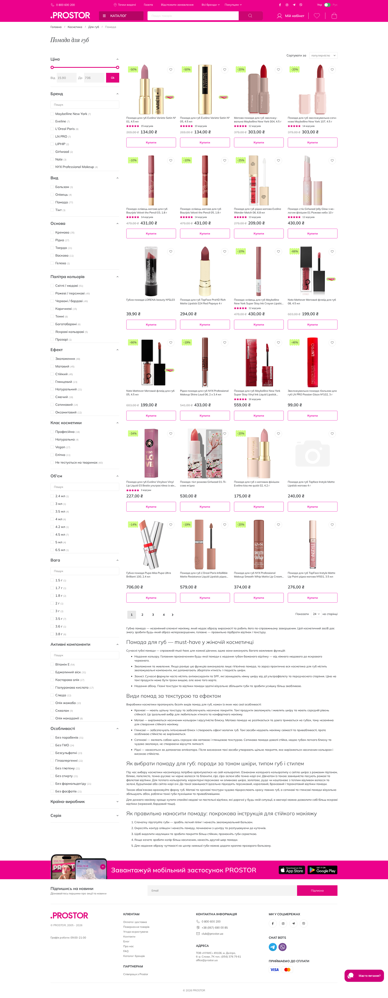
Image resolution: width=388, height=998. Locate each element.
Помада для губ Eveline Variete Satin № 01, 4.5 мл (151, 119)
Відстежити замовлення (177, 4)
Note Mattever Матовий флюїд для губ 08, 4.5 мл (312, 301)
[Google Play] (322, 869)
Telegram (294, 5)
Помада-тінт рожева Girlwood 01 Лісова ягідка (203, 483)
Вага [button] (55, 560)
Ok (113, 78)
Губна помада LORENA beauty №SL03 (150, 299)
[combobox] (259, 427)
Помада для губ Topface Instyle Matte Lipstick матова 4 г (311, 483)
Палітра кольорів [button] (67, 276)
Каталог (118, 16)
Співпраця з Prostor (135, 974)
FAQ (126, 951)
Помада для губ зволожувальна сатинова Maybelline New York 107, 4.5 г (312, 119)
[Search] (251, 15)
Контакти (129, 936)
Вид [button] (54, 177)
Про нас (128, 946)
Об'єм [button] (56, 475)
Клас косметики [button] (66, 422)
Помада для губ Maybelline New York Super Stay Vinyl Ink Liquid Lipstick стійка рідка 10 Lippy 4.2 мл (257, 392)
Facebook (280, 5)
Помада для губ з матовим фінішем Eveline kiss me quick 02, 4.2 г (256, 483)
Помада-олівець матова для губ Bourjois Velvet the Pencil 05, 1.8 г (200, 210)
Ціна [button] (55, 59)
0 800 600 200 (65, 5)
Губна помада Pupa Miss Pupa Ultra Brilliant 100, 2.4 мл (148, 574)
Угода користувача (135, 931)
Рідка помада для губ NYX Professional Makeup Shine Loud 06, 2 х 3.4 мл (204, 392)
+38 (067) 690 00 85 (215, 927)
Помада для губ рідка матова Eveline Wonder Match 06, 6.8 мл (257, 210)
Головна (56, 27)
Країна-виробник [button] (68, 801)
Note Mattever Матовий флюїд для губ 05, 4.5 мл (150, 392)
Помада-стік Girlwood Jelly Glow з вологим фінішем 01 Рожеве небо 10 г (311, 210)
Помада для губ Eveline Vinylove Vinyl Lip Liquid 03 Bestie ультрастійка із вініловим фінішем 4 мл (151, 483)
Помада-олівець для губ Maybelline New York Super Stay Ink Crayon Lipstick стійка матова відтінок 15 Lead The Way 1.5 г (258, 301)
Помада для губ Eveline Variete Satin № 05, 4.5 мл (205, 119)
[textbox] (259, 426)
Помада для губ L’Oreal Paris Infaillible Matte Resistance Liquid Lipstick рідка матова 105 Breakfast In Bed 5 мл (204, 574)
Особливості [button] (63, 728)
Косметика (75, 27)
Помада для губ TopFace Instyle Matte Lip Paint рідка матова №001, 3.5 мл (311, 574)
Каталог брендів (134, 956)
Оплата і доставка (135, 922)
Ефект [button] (57, 349)
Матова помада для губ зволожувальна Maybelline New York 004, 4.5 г (258, 119)
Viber (301, 5)
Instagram (287, 5)
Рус (335, 4)
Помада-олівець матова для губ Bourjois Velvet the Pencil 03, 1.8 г (147, 210)
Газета (148, 4)
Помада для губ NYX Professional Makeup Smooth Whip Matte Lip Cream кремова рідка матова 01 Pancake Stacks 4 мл (258, 574)
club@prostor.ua (212, 933)
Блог (126, 941)
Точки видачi (127, 4)
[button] (170, 69)
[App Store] (291, 869)
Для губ (93, 27)
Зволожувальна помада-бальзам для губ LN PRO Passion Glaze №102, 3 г (312, 392)
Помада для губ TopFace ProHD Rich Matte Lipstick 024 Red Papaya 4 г (203, 301)
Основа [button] (58, 223)
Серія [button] (56, 815)
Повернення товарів (136, 926)
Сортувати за (296, 55)
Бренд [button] (57, 93)
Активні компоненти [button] (70, 644)
